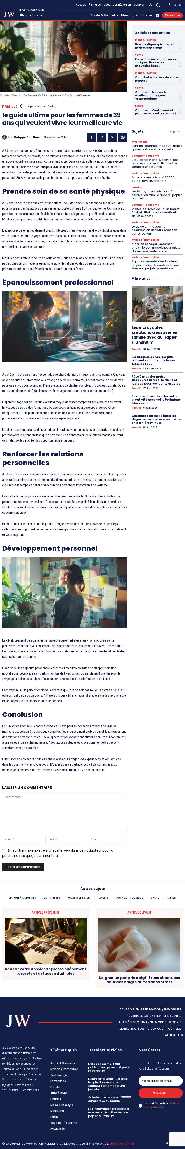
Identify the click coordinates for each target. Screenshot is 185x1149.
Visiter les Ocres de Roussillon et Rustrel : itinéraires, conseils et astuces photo (156, 212)
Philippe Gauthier (26, 137)
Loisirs (139, 106)
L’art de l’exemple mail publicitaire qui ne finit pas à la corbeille (157, 148)
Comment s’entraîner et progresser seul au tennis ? (156, 111)
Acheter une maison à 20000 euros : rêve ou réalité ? (153, 179)
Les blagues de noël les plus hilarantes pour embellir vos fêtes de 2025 (154, 360)
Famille (9, 106)
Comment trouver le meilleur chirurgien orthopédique (151, 95)
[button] (158, 5)
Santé (139, 55)
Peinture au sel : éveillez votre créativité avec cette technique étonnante (156, 399)
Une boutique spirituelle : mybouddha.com (154, 45)
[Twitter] (180, 5)
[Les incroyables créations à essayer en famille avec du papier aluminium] (157, 304)
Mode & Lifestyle (145, 40)
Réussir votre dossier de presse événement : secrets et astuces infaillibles (45, 971)
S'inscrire (160, 1093)
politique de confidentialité (161, 1105)
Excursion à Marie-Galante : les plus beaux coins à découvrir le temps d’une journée (155, 163)
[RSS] (174, 5)
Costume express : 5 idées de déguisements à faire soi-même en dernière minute (157, 419)
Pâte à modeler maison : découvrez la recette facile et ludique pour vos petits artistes (156, 380)
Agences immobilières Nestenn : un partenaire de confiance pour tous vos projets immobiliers (156, 265)
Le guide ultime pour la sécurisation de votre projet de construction (154, 230)
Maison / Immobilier (146, 173)
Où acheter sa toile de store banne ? (156, 78)
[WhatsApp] (122, 137)
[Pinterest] (112, 137)
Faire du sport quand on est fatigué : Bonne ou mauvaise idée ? (156, 62)
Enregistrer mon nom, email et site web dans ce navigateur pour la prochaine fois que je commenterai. (57, 853)
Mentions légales (122, 1144)
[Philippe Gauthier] (5, 137)
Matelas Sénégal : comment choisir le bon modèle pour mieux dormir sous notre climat (156, 247)
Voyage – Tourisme (145, 155)
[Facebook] (169, 5)
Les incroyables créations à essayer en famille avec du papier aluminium (157, 194)
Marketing (139, 141)
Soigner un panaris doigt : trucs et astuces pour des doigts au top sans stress (139, 980)
